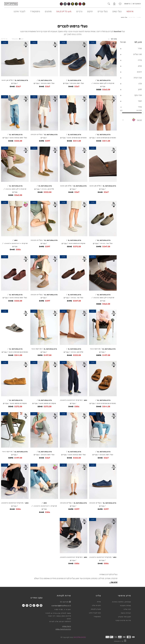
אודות (99, 602)
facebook (37, 605)
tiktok (34, 605)
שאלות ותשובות (125, 606)
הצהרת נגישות (126, 613)
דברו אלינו (127, 609)
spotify (27, 605)
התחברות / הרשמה (132, 4)
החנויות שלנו (96, 605)
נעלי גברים (132, 17)
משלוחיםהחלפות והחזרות (121, 602)
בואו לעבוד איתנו (95, 613)
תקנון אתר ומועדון (124, 617)
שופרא (139, 17)
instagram (41, 605)
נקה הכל (123, 42)
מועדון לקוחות (96, 609)
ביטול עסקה (66, 626)
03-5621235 (64, 602)
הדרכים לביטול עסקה (63, 629)
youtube (30, 605)
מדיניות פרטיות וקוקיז (123, 620)
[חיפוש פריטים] (108, 4)
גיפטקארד (97, 617)
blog (23, 605)
